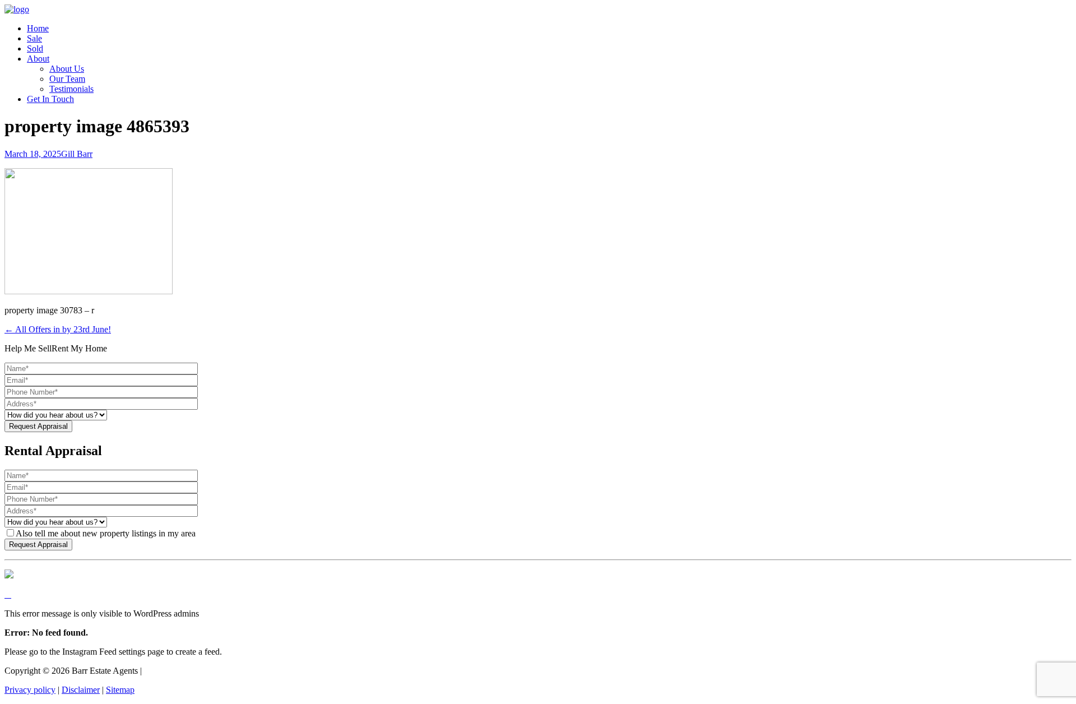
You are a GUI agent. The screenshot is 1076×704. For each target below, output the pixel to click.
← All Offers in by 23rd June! (57, 329)
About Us (66, 68)
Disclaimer (81, 689)
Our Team (67, 79)
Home (38, 28)
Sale (34, 38)
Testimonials (71, 89)
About (38, 58)
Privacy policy (29, 689)
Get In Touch (50, 99)
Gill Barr (76, 154)
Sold (35, 48)
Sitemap (120, 689)
